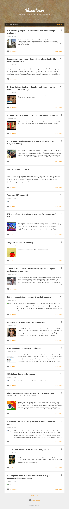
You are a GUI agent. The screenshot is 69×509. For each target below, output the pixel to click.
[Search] (63, 4)
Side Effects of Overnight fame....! (21, 374)
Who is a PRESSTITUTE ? (18, 170)
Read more (58, 51)
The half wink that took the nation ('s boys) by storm (29, 449)
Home (31, 19)
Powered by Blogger (35, 500)
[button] (61, 30)
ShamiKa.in (34, 10)
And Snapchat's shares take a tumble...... (24, 348)
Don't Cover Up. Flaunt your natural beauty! (26, 322)
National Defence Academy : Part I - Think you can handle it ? (32, 115)
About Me (37, 19)
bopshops (37, 502)
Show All (60, 24)
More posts (34, 495)
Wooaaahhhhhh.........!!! (17, 195)
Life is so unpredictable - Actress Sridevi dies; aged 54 (29, 297)
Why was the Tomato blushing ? (20, 242)
